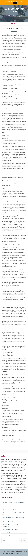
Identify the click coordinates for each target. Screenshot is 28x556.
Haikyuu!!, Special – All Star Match (10, 509)
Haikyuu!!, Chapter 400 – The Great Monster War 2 (14, 532)
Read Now (15, 3)
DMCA (24, 553)
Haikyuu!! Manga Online (14, 10)
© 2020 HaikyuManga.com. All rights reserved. (11, 551)
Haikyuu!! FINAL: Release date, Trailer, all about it (14, 506)
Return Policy (19, 553)
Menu (15, 23)
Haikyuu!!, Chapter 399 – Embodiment (11, 535)
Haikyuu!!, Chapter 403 (8, 521)
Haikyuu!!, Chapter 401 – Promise (10, 529)
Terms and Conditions (10, 553)
